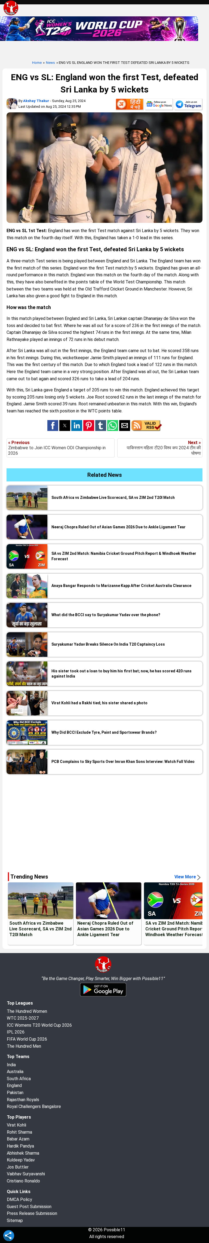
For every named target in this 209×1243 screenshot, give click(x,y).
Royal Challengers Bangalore (34, 1106)
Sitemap (15, 1220)
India (11, 1064)
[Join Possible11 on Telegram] (188, 105)
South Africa (19, 1078)
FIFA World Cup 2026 (27, 1039)
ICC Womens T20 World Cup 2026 (39, 1025)
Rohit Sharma (19, 1132)
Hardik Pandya (20, 1146)
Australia (15, 1071)
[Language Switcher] (129, 105)
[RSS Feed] (146, 429)
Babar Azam (18, 1139)
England (14, 1085)
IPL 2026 (15, 1032)
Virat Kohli (16, 1125)
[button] (52, 425)
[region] (104, 821)
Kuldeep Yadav (21, 1160)
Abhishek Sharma (23, 1153)
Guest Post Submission (29, 1206)
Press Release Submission (32, 1213)
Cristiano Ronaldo (23, 1181)
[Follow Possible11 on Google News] (159, 105)
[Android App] (103, 995)
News (50, 63)
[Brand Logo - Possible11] (103, 971)
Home (37, 63)
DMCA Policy (19, 1199)
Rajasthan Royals (23, 1099)
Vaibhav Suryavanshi (26, 1173)
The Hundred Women (27, 1011)
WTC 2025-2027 (23, 1018)
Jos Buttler (18, 1167)
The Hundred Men (24, 1046)
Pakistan (15, 1092)
